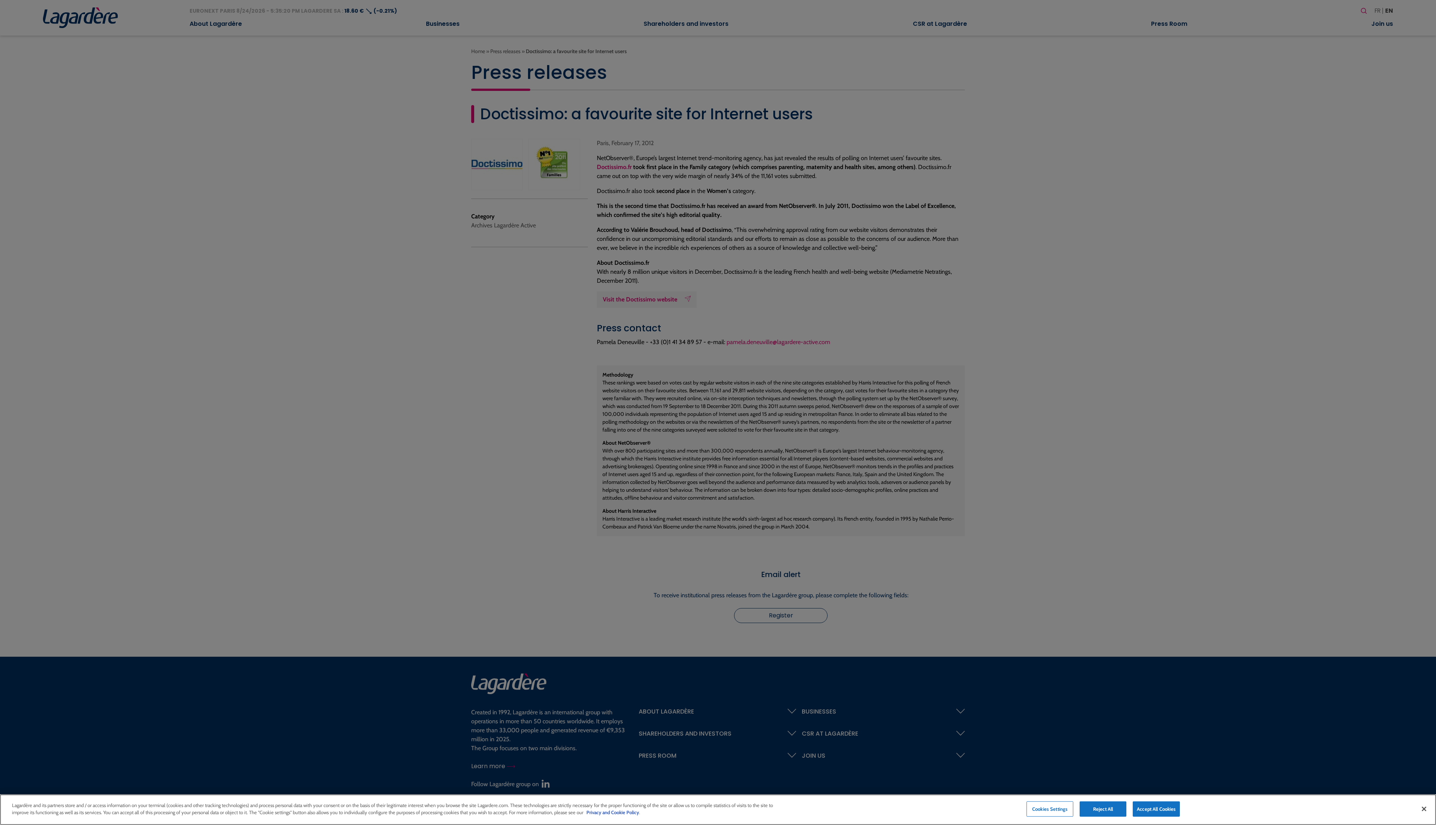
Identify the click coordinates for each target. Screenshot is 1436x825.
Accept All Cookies (1156, 809)
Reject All (1103, 809)
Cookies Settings (1050, 809)
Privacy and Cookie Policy (612, 812)
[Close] (1424, 809)
